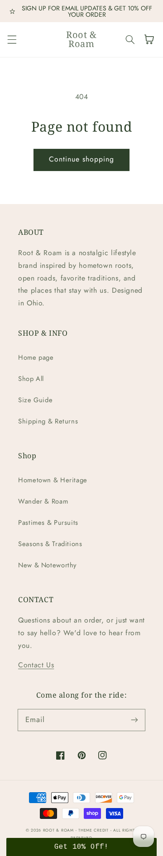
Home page (36, 357)
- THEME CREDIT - (95, 830)
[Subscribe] (134, 719)
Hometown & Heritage (52, 480)
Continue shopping (82, 159)
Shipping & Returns (48, 421)
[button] (11, 39)
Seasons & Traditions (50, 544)
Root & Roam (58, 830)
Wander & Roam (43, 501)
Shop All (31, 379)
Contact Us (36, 665)
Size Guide (35, 400)
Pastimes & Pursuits (48, 523)
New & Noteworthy (47, 565)
